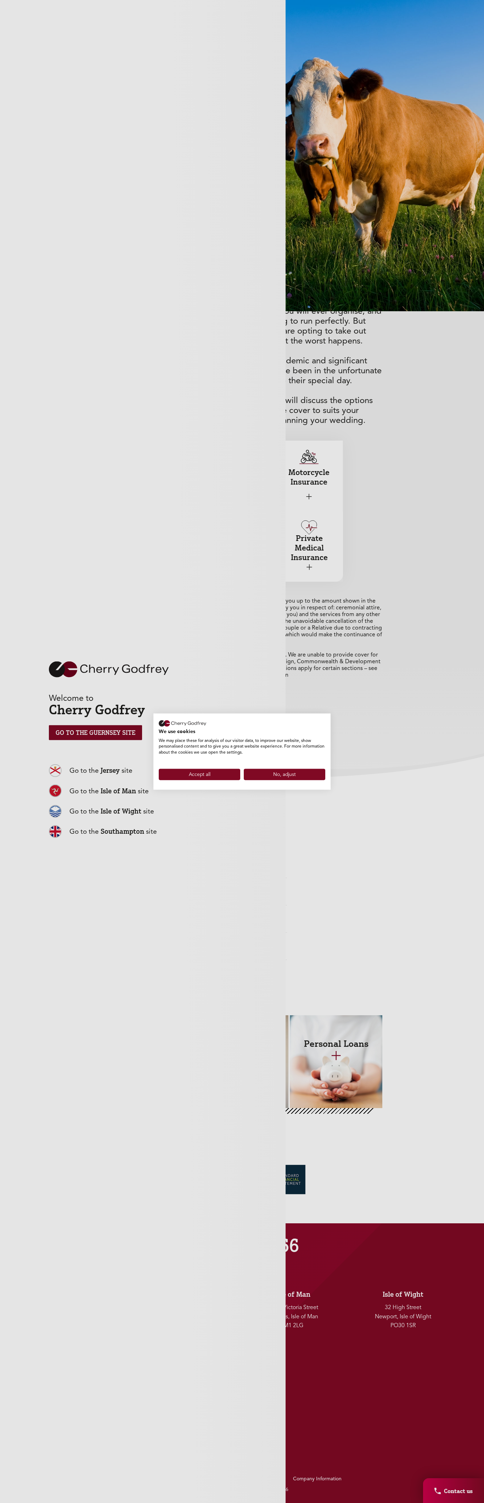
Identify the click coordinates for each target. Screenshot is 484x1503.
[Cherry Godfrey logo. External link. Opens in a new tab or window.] (182, 723)
